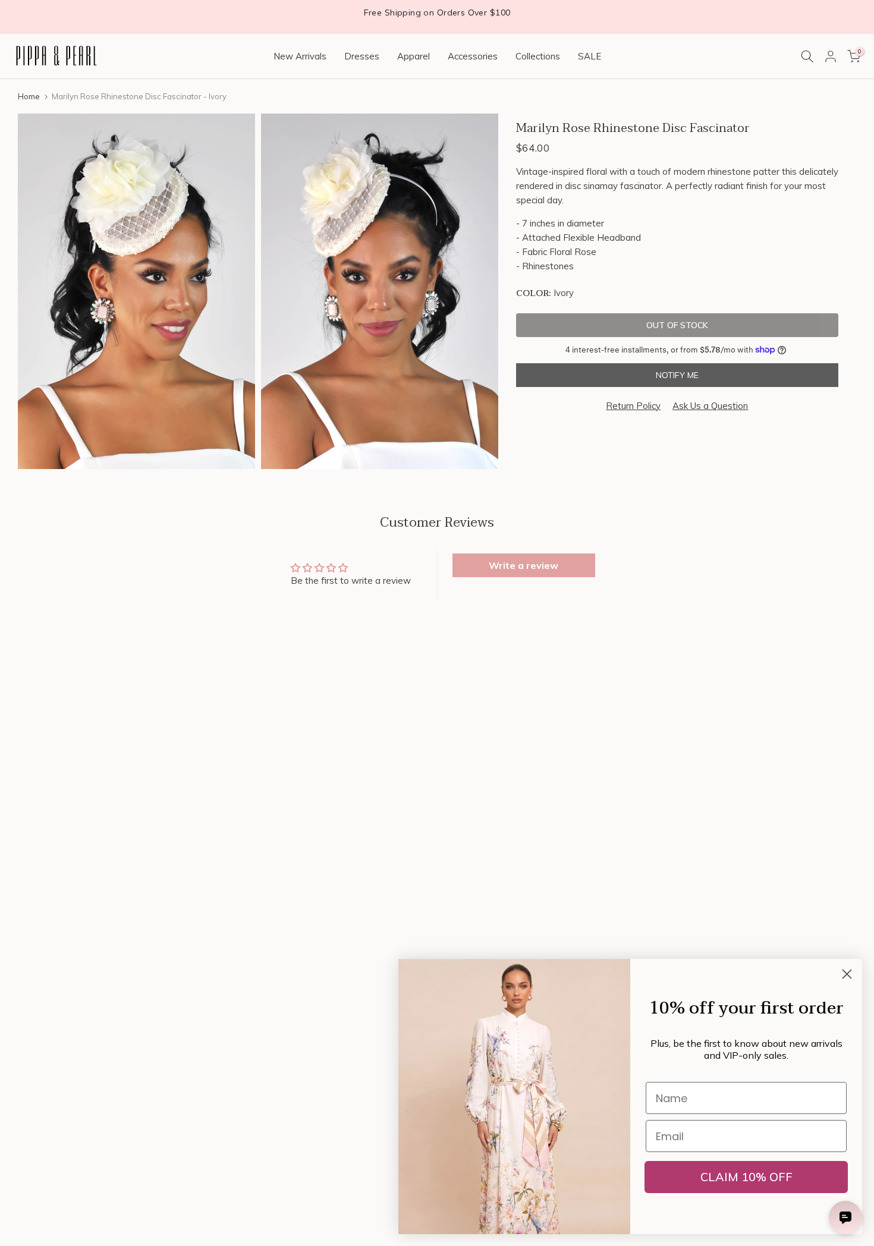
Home (29, 96)
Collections (537, 56)
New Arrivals (299, 56)
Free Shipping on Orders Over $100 (437, 12)
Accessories (473, 56)
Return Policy (633, 405)
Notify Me (677, 375)
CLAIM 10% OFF (746, 1176)
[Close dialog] (847, 974)
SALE (589, 56)
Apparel (413, 56)
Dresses (361, 56)
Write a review (523, 565)
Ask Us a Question (710, 405)
